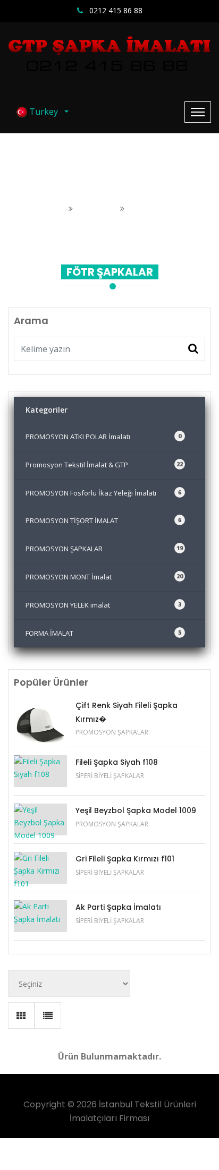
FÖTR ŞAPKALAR (159, 208)
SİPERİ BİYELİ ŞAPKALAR (109, 775)
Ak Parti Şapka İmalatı (118, 907)
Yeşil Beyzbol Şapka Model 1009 (135, 810)
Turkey (44, 111)
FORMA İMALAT (103, 633)
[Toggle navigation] (197, 112)
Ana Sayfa (48, 208)
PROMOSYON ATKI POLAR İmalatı (103, 436)
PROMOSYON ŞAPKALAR (104, 548)
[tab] (21, 1015)
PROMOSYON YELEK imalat (103, 605)
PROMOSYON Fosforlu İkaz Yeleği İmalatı (103, 493)
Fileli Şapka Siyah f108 (116, 762)
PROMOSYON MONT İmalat (104, 577)
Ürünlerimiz (97, 208)
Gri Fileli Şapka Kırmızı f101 (124, 858)
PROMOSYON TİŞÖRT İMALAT (103, 520)
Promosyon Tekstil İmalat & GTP (104, 464)
